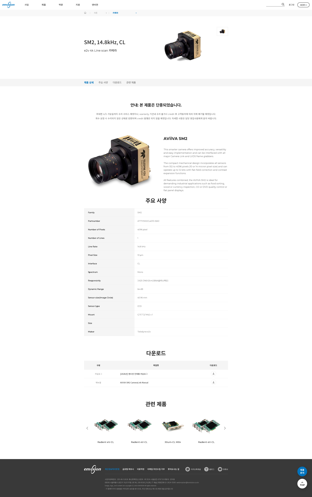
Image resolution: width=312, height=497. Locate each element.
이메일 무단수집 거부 (156, 469)
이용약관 (140, 469)
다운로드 (117, 82)
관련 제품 (131, 82)
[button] (225, 428)
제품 (96, 13)
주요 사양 (103, 82)
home (85, 13)
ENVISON (8, 5)
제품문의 (302, 471)
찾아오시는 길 (173, 469)
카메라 (115, 13)
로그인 (291, 5)
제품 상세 (89, 82)
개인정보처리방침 (112, 469)
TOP (302, 485)
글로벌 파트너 (128, 469)
